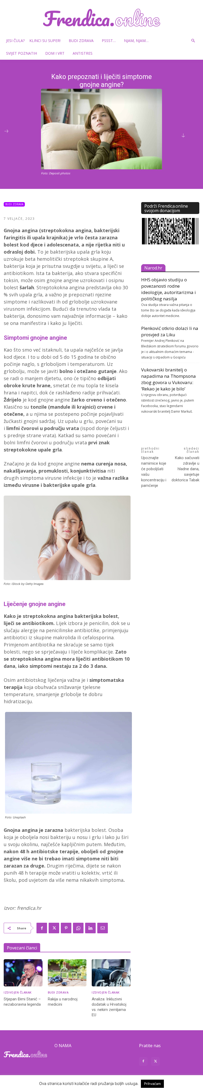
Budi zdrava (81, 40)
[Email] (102, 928)
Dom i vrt (54, 53)
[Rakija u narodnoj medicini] (67, 972)
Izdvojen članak (18, 992)
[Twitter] (54, 928)
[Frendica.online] (101, 17)
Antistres (83, 53)
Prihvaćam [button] (152, 1083)
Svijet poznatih (21, 53)
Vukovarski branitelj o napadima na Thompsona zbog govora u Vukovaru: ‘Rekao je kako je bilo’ (168, 379)
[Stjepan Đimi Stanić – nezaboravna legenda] (23, 972)
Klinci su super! (45, 40)
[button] (193, 40)
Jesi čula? (15, 40)
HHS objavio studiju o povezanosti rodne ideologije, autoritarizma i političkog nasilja (168, 289)
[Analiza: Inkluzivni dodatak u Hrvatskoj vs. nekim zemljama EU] (111, 972)
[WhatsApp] (78, 928)
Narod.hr (153, 268)
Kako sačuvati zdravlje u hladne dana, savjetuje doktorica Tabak (185, 468)
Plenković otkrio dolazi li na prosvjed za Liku (169, 331)
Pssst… (109, 40)
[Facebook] (41, 928)
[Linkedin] (90, 928)
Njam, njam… (136, 40)
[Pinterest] (66, 928)
